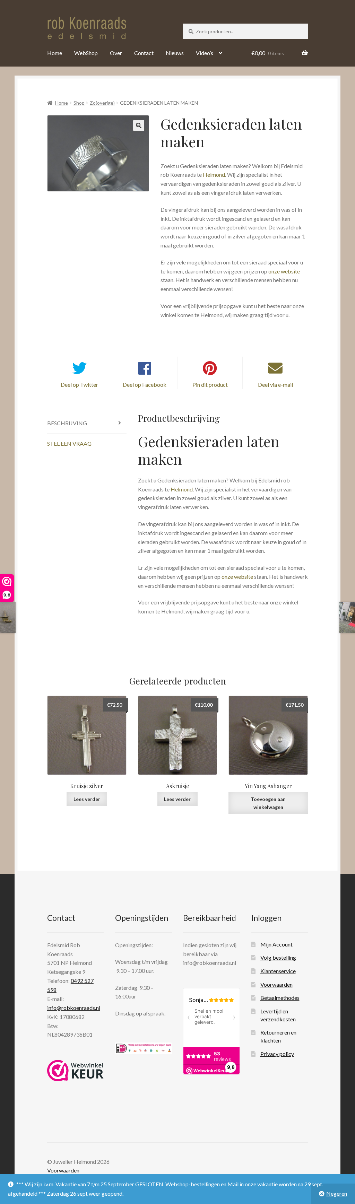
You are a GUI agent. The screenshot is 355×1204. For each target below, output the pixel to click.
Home (54, 53)
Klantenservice (278, 971)
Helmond (214, 174)
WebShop (86, 53)
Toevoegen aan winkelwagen (268, 803)
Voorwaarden (276, 984)
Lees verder (86, 799)
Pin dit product (210, 384)
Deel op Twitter (79, 384)
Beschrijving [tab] (67, 423)
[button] (138, 125)
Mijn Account (276, 944)
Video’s (204, 53)
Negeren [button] (336, 1193)
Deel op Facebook (144, 384)
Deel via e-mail (275, 384)
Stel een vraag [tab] (69, 443)
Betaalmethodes (280, 997)
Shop (79, 103)
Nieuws (175, 53)
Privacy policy (277, 1053)
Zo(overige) (102, 103)
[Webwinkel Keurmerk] (75, 1070)
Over (116, 53)
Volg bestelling (278, 957)
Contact (144, 53)
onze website (284, 271)
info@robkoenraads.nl (73, 1007)
